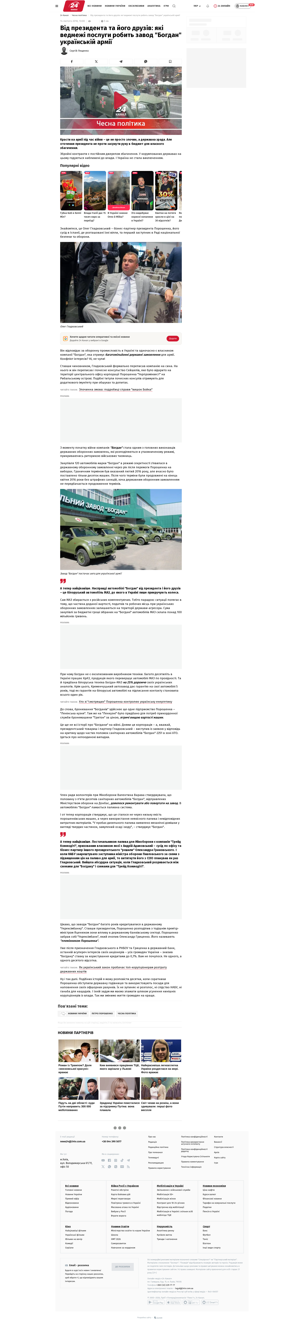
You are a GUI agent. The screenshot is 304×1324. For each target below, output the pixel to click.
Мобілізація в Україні (170, 1185)
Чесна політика (79, 15)
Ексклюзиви (136, 6)
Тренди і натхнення (167, 1239)
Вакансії (218, 1142)
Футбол (207, 1235)
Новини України (115, 6)
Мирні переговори (120, 1198)
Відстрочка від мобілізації (170, 1207)
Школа (114, 1235)
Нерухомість (164, 1226)
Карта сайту (219, 1158)
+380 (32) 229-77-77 (165, 1285)
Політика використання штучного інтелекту (192, 1143)
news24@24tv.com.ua (72, 1141)
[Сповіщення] (208, 6)
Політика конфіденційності (194, 1137)
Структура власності (224, 1147)
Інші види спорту (212, 1247)
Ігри (166, 6)
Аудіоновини (72, 1207)
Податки (207, 1207)
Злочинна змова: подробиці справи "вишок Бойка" (115, 389)
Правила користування (159, 1168)
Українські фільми (74, 1235)
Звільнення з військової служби (173, 1190)
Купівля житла (164, 1235)
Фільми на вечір (73, 1239)
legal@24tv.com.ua (184, 1288)
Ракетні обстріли (120, 1190)
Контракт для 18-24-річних (170, 1203)
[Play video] (121, 100)
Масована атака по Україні (125, 1207)
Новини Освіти (120, 1226)
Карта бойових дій (120, 1194)
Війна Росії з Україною (125, 1185)
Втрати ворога (118, 1215)
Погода (69, 1211)
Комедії (69, 1243)
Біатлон (207, 1243)
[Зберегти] (170, 61)
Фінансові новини (212, 1198)
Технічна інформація (191, 1167)
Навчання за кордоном (123, 1247)
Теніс (205, 1239)
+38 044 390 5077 (111, 1141)
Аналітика (154, 6)
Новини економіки (214, 1185)
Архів (216, 1152)
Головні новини (73, 1190)
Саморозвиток (118, 1243)
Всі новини (95, 6)
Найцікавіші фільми (75, 1230)
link (103, 1160)
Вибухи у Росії (118, 1211)
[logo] (74, 6)
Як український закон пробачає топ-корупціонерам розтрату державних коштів (113, 969)
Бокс (205, 1230)
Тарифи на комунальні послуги (219, 1203)
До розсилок (122, 1267)
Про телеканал (155, 1152)
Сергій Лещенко (79, 51)
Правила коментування (192, 1162)
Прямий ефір (72, 1198)
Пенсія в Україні (211, 1211)
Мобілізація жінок (166, 1198)
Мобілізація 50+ (165, 1194)
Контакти (218, 1137)
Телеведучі (153, 1158)
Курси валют (209, 1194)
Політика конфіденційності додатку (194, 1150)
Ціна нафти (209, 1190)
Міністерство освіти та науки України (130, 1230)
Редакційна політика (158, 1147)
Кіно (68, 1226)
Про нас (152, 1137)
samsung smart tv (209, 1302)
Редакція (152, 1142)
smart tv (191, 1302)
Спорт (206, 1226)
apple (173, 1302)
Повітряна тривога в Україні (126, 1203)
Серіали (69, 1247)
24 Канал (64, 15)
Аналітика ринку (165, 1230)
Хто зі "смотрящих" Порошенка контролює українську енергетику (125, 701)
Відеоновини (72, 1203)
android (156, 1302)
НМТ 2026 (116, 1239)
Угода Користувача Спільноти (195, 1157)
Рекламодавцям (156, 1163)
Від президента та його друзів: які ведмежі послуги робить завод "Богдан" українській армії (135, 15)
